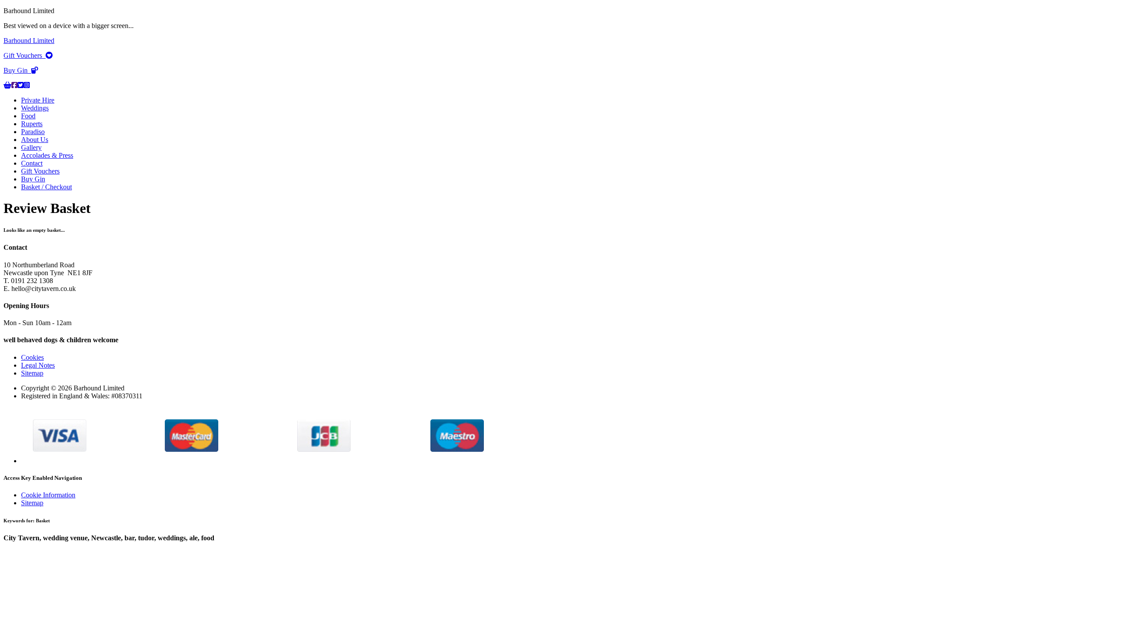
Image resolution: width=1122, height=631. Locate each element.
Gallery (31, 147)
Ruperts (32, 124)
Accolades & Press (47, 155)
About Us (34, 139)
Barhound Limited (29, 40)
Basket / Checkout (46, 187)
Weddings (35, 108)
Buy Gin (17, 70)
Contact (32, 163)
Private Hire (37, 100)
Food (28, 116)
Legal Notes (38, 365)
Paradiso (33, 131)
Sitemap (32, 373)
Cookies (32, 357)
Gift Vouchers (25, 55)
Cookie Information (48, 495)
